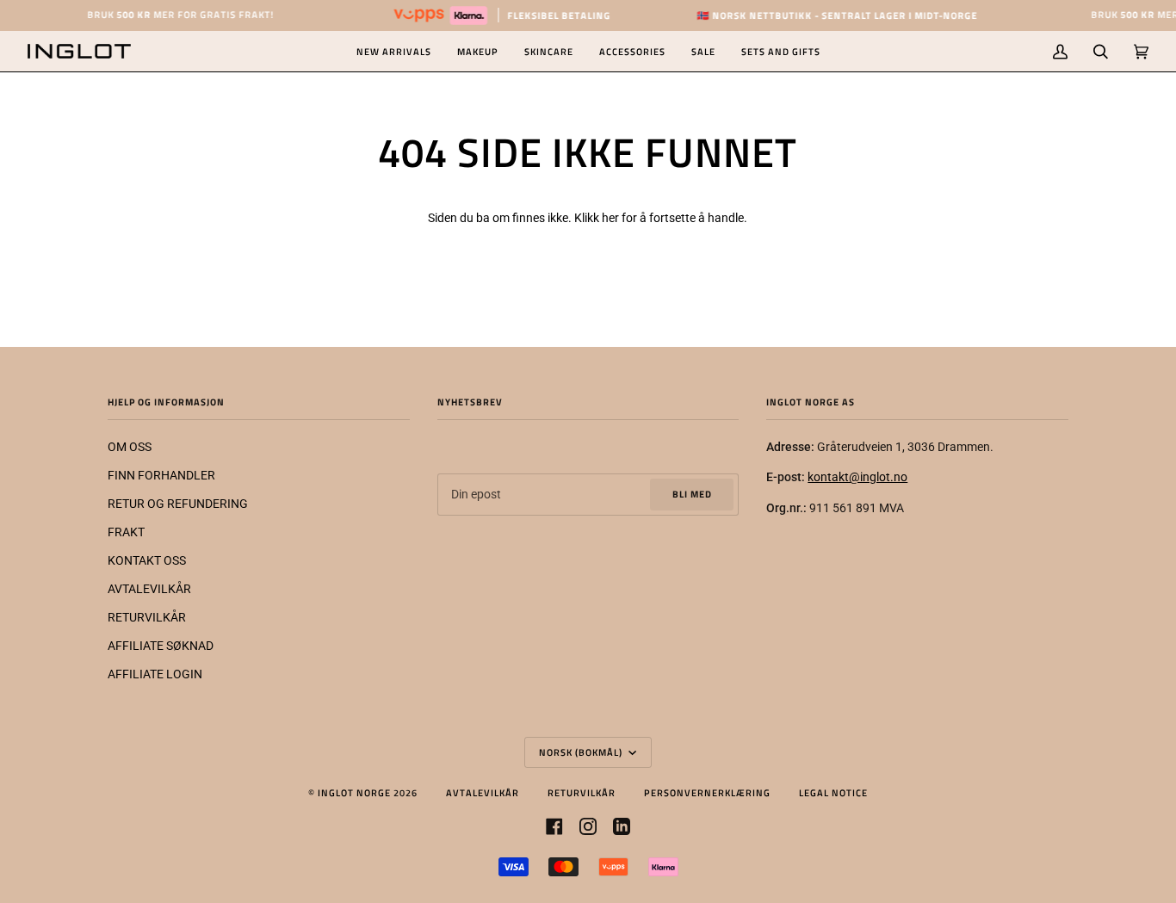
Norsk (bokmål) (582, 752)
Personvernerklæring (707, 792)
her (610, 218)
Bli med (692, 493)
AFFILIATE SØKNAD (161, 646)
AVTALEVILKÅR (149, 589)
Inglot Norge (354, 792)
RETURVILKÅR (147, 617)
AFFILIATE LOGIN (155, 674)
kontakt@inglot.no (857, 477)
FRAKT (126, 532)
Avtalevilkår (482, 792)
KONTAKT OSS (147, 560)
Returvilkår (582, 792)
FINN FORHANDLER (161, 475)
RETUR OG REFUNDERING (178, 503)
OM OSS (130, 447)
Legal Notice (833, 792)
